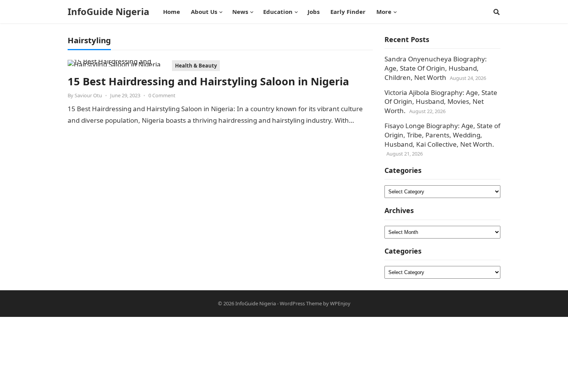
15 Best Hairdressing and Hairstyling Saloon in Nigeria (208, 81)
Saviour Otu (88, 95)
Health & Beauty (196, 65)
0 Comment (161, 95)
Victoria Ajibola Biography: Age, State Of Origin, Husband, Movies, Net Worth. (440, 101)
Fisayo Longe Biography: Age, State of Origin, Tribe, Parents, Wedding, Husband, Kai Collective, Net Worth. (442, 135)
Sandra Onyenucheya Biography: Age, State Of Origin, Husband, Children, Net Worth (435, 68)
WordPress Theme (301, 303)
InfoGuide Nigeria (108, 11)
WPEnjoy (340, 303)
